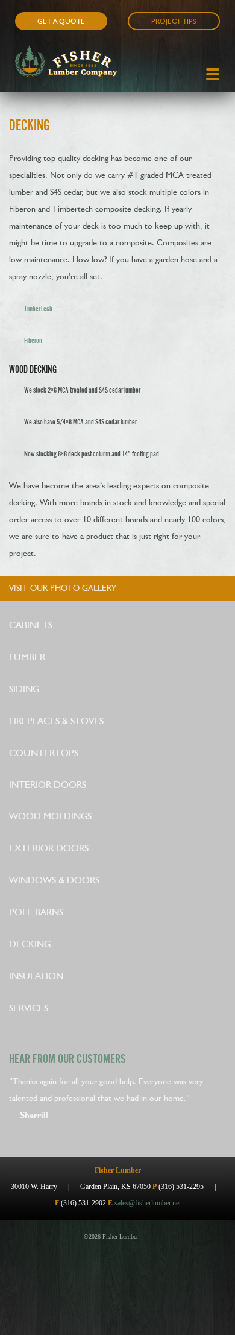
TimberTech (38, 308)
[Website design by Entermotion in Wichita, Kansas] (149, 1236)
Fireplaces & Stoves (56, 721)
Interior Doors (47, 785)
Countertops (43, 753)
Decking (30, 944)
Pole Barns (36, 912)
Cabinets (30, 625)
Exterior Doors (49, 848)
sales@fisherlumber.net (147, 1203)
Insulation (36, 976)
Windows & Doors (54, 880)
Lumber (27, 657)
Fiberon (33, 340)
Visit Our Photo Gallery (64, 588)
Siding (24, 689)
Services (28, 1008)
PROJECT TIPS (173, 21)
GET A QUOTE (61, 21)
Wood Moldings (50, 816)
